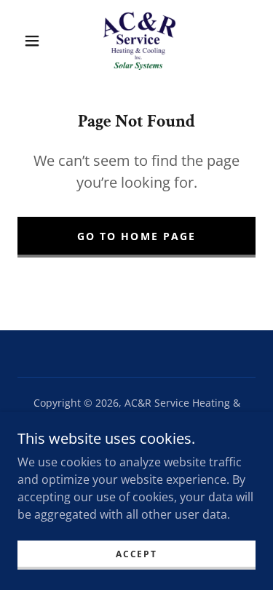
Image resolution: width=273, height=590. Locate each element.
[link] (139, 41)
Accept (136, 554)
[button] (32, 40)
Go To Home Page (136, 236)
